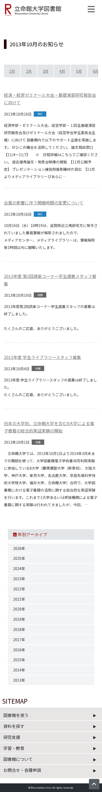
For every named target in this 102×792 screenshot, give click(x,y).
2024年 (19, 568)
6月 (96, 71)
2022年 (19, 588)
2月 (29, 71)
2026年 (19, 548)
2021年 (19, 599)
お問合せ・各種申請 (22, 770)
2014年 (19, 670)
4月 (62, 71)
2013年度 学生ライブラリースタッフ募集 (42, 357)
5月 (79, 71)
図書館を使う (16, 715)
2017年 (19, 639)
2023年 (19, 578)
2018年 (19, 629)
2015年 (19, 659)
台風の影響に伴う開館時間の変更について (43, 203)
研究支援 (11, 737)
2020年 (19, 609)
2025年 (19, 558)
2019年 (19, 619)
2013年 (19, 680)
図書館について (18, 759)
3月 (45, 71)
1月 (12, 71)
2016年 (19, 649)
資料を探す (13, 726)
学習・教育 (13, 748)
